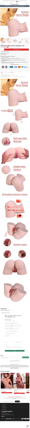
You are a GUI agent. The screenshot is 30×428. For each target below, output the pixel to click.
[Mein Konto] (26, 4)
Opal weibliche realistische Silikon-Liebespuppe (18, 390)
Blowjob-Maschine (11, 7)
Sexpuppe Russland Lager (9, 366)
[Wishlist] (12, 374)
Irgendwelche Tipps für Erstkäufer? (10, 333)
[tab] (1, 72)
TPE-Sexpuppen (16, 367)
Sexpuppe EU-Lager (2, 366)
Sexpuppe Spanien (16, 368)
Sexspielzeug (4, 7)
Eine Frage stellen (25, 357)
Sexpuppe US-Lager (20, 366)
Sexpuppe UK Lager (15, 366)
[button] (28, 4)
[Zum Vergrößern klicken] (15, 23)
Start (1, 7)
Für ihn (7, 7)
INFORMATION (4, 406)
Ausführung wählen (6, 392)
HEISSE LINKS (3, 404)
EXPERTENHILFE (4, 409)
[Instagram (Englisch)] (4, 416)
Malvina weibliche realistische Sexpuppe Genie (6, 390)
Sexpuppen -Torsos (7, 365)
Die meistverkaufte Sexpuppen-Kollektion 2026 (16, 365)
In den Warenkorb (16, 49)
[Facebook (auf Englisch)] (2, 416)
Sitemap (24, 420)
